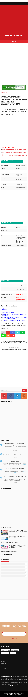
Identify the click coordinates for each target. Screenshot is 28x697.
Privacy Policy (4, 665)
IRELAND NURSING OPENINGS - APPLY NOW (15, 468)
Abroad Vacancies (14, 35)
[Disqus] (14, 370)
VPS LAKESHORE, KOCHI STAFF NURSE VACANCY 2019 (17, 537)
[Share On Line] (3, 335)
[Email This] (8, 335)
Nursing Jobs (4, 92)
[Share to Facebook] (12, 332)
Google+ (4, 397)
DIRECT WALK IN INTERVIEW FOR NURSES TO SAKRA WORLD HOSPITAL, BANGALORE (18, 546)
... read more (19, 455)
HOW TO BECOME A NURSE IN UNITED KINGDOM (14, 155)
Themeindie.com (9, 694)
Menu (14, 41)
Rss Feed (24, 397)
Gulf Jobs (13, 91)
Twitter (17, 397)
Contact (10, 3)
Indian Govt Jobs (4, 569)
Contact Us (3, 661)
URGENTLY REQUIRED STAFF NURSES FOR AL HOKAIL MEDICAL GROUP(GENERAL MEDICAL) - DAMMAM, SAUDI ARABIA (14, 343)
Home (2, 3)
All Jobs (8, 91)
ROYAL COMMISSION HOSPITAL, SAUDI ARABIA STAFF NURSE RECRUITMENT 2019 (14, 100)
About (6, 3)
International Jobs (20, 91)
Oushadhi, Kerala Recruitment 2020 (15, 453)
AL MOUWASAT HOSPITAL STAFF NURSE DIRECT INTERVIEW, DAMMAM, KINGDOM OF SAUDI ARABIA (18, 532)
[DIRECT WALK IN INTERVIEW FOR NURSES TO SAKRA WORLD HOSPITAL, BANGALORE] (4, 547)
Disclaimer (3, 663)
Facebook (11, 397)
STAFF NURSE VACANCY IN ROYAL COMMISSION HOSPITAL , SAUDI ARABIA (14, 350)
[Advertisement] (14, 20)
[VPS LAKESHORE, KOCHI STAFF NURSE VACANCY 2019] (4, 538)
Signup (18, 3)
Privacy (14, 3)
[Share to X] (17, 332)
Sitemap (3, 667)
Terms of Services (5, 668)
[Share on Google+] (8, 332)
